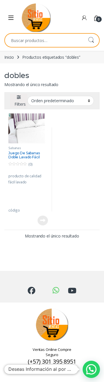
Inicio (9, 57)
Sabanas (14, 148)
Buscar (91, 40)
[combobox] (44, 40)
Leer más (43, 220)
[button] (91, 369)
